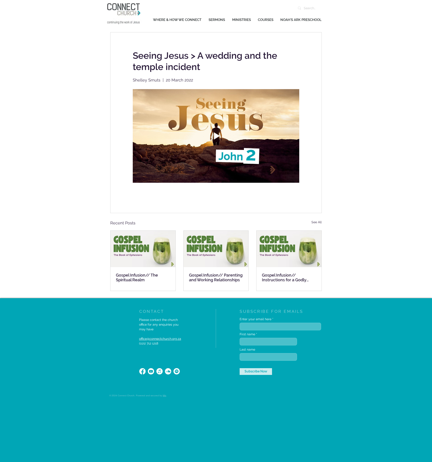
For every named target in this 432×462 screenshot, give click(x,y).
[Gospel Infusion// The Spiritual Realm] (143, 249)
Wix (164, 395)
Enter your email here (255, 319)
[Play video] (216, 136)
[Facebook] (142, 371)
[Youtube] (151, 371)
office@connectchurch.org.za (160, 338)
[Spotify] (176, 371)
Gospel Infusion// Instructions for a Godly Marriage (284, 277)
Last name (247, 349)
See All (316, 222)
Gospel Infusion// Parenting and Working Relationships (216, 277)
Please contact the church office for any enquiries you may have (158, 324)
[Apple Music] (159, 371)
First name (247, 334)
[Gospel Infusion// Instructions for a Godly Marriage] (289, 249)
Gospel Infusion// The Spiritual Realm (137, 277)
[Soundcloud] (168, 371)
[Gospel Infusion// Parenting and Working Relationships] (216, 249)
